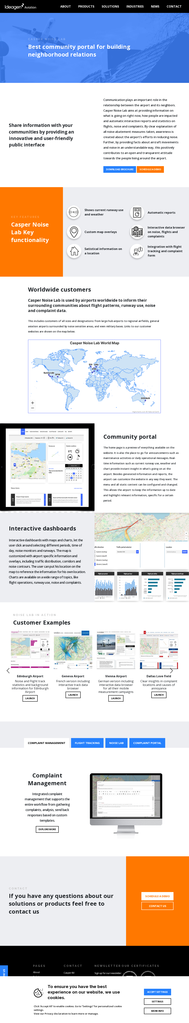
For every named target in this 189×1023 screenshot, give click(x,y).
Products (86, 6)
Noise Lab (116, 743)
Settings (157, 1001)
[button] (14, 671)
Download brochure (119, 169)
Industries (135, 6)
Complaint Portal (147, 743)
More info (157, 1011)
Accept (157, 992)
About (65, 6)
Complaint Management (46, 743)
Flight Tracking (87, 743)
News (155, 6)
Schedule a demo (150, 169)
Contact (174, 6)
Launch (30, 698)
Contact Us (157, 906)
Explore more (47, 829)
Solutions (110, 6)
